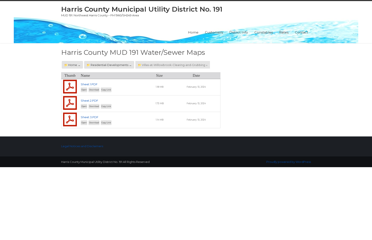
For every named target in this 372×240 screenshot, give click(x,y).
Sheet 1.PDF (89, 84)
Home (193, 32)
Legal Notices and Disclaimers (82, 146)
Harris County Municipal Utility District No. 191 (141, 9)
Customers (214, 32)
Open (84, 90)
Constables (263, 32)
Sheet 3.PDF (89, 117)
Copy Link (106, 90)
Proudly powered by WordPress (288, 162)
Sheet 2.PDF (89, 100)
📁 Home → (72, 65)
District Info (238, 32)
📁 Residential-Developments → (109, 65)
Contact (301, 32)
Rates (283, 32)
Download (94, 90)
